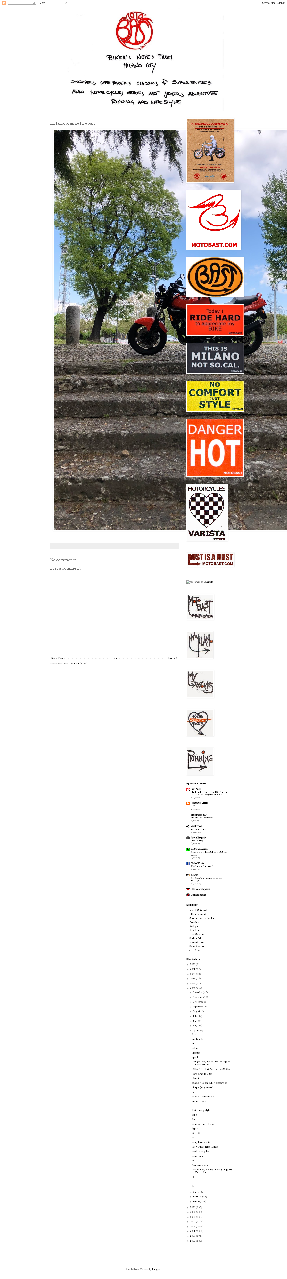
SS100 (196, 1133)
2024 (193, 974)
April (195, 1031)
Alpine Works (197, 863)
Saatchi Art (195, 938)
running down (199, 1101)
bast (194, 1034)
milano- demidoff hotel (203, 1097)
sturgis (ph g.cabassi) (203, 1087)
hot (194, 1119)
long (194, 1115)
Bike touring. (197, 841)
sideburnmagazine (199, 849)
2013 (193, 1241)
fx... (194, 1160)
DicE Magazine (198, 895)
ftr (193, 1186)
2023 (193, 979)
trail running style (201, 1110)
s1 (193, 1181)
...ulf (193, 806)
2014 (193, 1236)
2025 (193, 969)
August (197, 1011)
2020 (193, 1207)
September (198, 1007)
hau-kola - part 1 (199, 829)
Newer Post (57, 658)
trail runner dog (200, 1165)
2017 (193, 1222)
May (195, 1026)
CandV (195, 1078)
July (195, 1016)
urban (195, 1048)
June (195, 1021)
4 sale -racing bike (201, 1151)
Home (115, 658)
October (197, 1002)
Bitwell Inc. (194, 930)
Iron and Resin (196, 942)
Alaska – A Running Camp (204, 866)
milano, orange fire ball (203, 1124)
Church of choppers (200, 889)
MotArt (194, 875)
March (196, 1192)
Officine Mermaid (197, 914)
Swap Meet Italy (197, 946)
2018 (193, 1217)
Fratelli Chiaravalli (198, 910)
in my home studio (201, 1142)
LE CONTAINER (200, 803)
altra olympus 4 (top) (203, 1074)
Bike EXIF (196, 789)
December (198, 992)
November (198, 997)
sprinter (196, 1053)
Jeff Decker (195, 950)
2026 (193, 964)
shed (194, 1044)
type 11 (196, 1128)
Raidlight (194, 926)
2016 (193, 1227)
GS (193, 1177)
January (197, 1202)
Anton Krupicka (198, 838)
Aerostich (194, 922)
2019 (193, 1212)
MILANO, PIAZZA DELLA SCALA (211, 1069)
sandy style (197, 1039)
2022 (193, 984)
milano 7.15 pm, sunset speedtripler (209, 1083)
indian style (197, 1156)
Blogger (156, 1269)
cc (193, 1092)
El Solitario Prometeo (202, 818)
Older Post (172, 658)
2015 (193, 1231)
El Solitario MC (199, 815)
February (197, 1197)
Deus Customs (196, 934)
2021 (193, 988)
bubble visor (196, 826)
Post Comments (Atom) (75, 664)
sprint (195, 1057)
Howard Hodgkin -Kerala (205, 1147)
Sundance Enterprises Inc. (202, 918)
